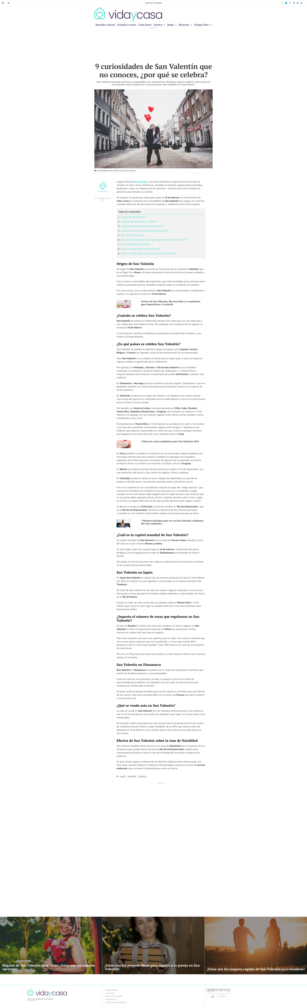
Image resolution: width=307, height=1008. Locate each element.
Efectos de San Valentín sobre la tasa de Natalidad (148, 253)
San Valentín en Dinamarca (135, 244)
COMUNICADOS (110, 999)
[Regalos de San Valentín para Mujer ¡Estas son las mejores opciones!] (51, 945)
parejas (123, 776)
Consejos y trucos (126, 24)
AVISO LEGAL (110, 993)
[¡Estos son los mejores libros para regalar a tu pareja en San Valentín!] (153, 945)
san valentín (142, 776)
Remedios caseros (105, 24)
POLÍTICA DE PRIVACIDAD (114, 996)
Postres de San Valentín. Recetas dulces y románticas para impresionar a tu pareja (171, 303)
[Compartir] (282, 3)
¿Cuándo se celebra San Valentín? (139, 221)
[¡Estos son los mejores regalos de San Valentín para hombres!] (256, 945)
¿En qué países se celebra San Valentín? (142, 226)
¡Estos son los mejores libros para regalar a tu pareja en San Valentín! (152, 967)
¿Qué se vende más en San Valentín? (140, 248)
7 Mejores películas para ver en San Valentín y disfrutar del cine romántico (172, 522)
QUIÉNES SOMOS (111, 990)
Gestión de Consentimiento (116, 1002)
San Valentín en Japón (132, 235)
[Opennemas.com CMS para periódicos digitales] (219, 993)
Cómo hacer (145, 24)
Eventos (158, 24)
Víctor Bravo (102, 191)
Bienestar (184, 24)
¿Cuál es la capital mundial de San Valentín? (144, 230)
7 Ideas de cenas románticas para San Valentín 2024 (170, 441)
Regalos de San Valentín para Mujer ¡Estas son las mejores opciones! (48, 967)
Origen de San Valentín (133, 217)
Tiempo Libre (202, 24)
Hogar (170, 24)
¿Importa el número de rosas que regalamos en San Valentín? (153, 239)
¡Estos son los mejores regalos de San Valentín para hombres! (256, 969)
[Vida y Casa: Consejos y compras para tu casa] (128, 14)
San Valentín (140, 181)
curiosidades (132, 776)
